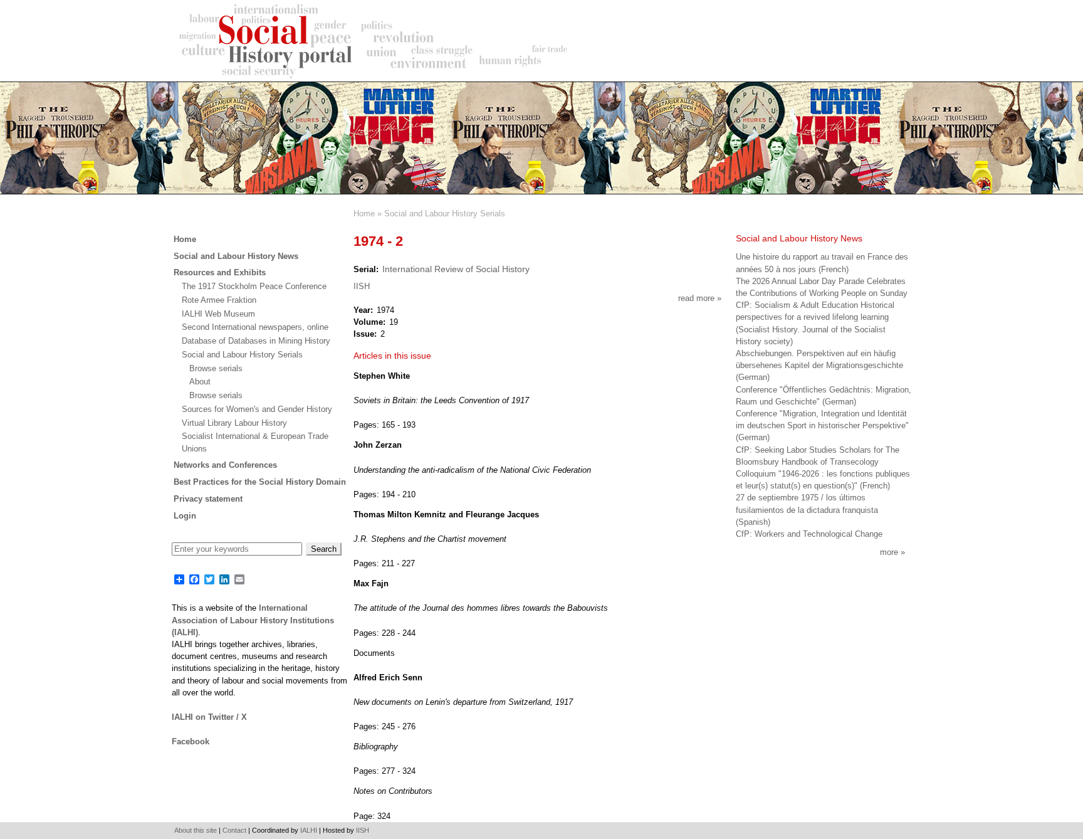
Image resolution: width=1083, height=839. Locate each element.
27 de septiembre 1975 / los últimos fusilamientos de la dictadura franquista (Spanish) (807, 509)
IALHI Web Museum (218, 314)
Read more (699, 298)
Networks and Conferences (225, 465)
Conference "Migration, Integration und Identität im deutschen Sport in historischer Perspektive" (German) (822, 425)
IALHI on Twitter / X (209, 717)
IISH (361, 286)
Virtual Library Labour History (234, 423)
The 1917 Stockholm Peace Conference (254, 286)
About (200, 381)
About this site (195, 830)
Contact (234, 830)
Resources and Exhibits (220, 272)
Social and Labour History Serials (444, 213)
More (889, 552)
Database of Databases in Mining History (256, 341)
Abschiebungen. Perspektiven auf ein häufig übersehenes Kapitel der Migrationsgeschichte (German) (819, 365)
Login (185, 515)
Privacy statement (208, 499)
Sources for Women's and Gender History (257, 409)
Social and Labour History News (236, 256)
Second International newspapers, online (255, 327)
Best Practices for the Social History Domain (260, 482)
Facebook (190, 741)
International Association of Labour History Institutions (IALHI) (253, 619)
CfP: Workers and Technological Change (809, 534)
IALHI (308, 830)
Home (364, 213)
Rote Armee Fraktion (219, 300)
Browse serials (216, 368)
